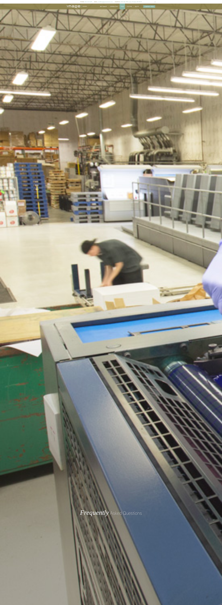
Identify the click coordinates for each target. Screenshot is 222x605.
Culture (129, 6)
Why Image (103, 6)
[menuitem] (103, 6)
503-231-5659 (88, 2)
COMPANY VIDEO (149, 6)
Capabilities (114, 6)
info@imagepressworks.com (105, 2)
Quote (137, 6)
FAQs (122, 6)
